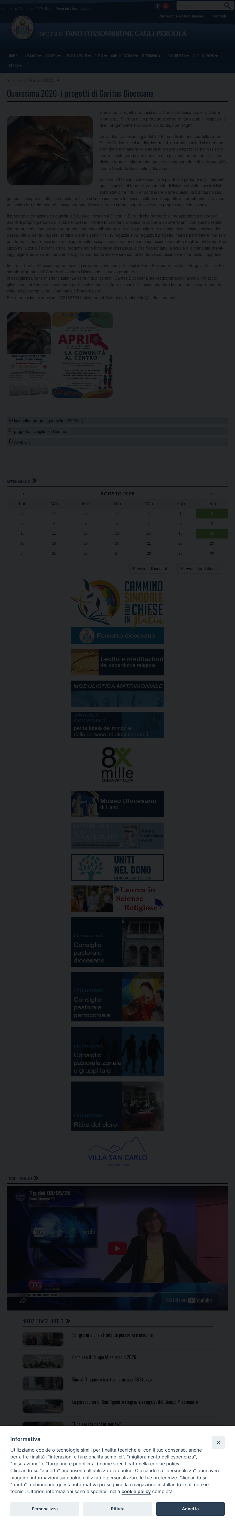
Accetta (190, 1508)
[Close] (218, 1442)
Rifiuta (117, 1508)
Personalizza (45, 1508)
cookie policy (136, 1491)
